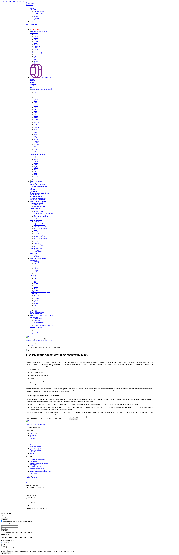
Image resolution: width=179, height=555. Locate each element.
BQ (35, 39)
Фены (35, 218)
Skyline (36, 303)
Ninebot (36, 330)
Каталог (8, 1)
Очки (35, 255)
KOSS (35, 124)
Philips (36, 61)
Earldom (36, 127)
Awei (35, 102)
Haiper (36, 310)
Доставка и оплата (39, 11)
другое (36, 129)
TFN (35, 107)
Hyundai (36, 298)
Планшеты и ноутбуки (40, 258)
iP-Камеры (37, 205)
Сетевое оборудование (41, 245)
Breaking (36, 141)
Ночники (36, 241)
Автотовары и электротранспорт (43, 315)
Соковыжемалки (39, 240)
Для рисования (38, 251)
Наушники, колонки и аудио (42, 89)
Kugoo (36, 332)
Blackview (37, 46)
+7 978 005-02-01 (31, 24)
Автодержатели (39, 322)
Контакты (37, 18)
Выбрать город (5, 553)
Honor (35, 51)
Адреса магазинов (32, 483)
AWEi (35, 164)
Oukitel (36, 44)
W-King (36, 158)
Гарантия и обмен (39, 15)
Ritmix (36, 121)
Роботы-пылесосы (39, 225)
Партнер (32, 433)
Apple (35, 34)
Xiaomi (36, 36)
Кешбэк (32, 21)
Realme (36, 41)
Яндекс (36, 163)
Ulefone (36, 49)
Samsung (36, 38)
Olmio (35, 59)
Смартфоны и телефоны (41, 31)
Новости (32, 345)
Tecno (35, 43)
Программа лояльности (37, 445)
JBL (35, 92)
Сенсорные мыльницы (41, 226)
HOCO (36, 97)
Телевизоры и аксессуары (41, 292)
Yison (35, 148)
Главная (3, 1)
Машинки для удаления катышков (44, 213)
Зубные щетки (38, 211)
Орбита (36, 134)
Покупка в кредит (39, 13)
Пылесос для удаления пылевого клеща (46, 235)
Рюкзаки (36, 256)
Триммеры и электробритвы (43, 215)
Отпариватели (38, 223)
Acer (35, 278)
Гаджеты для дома (39, 201)
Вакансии (33, 437)
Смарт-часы (46, 77)
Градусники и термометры (42, 216)
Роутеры (36, 246)
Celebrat (36, 112)
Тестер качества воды (40, 236)
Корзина (14, 1)
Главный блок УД (39, 206)
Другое (36, 63)
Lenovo (36, 283)
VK (35, 171)
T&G (35, 166)
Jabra (35, 111)
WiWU (36, 139)
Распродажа (37, 29)
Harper (36, 302)
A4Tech (36, 149)
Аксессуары (37, 181)
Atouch (36, 273)
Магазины (29, 5)
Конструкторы (38, 250)
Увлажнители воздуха (40, 228)
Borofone (36, 96)
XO (35, 114)
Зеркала (36, 210)
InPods (36, 117)
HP (35, 277)
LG (35, 297)
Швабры (36, 233)
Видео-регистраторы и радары (43, 325)
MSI (35, 282)
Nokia (35, 54)
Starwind (36, 307)
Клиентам (33, 10)
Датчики (36, 221)
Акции (32, 8)
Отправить (4, 519)
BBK (35, 305)
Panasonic (37, 131)
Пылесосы (37, 243)
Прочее (36, 324)
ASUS (35, 280)
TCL (35, 265)
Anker (35, 137)
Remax (36, 153)
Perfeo (35, 132)
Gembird (36, 151)
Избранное (20, 1)
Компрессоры (38, 318)
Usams (36, 119)
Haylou (36, 104)
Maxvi (35, 58)
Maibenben (37, 290)
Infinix (35, 48)
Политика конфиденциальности (36, 424)
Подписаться (73, 419)
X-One (36, 142)
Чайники (36, 231)
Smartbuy (36, 126)
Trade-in (36, 16)
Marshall (36, 144)
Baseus (36, 106)
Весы (35, 230)
